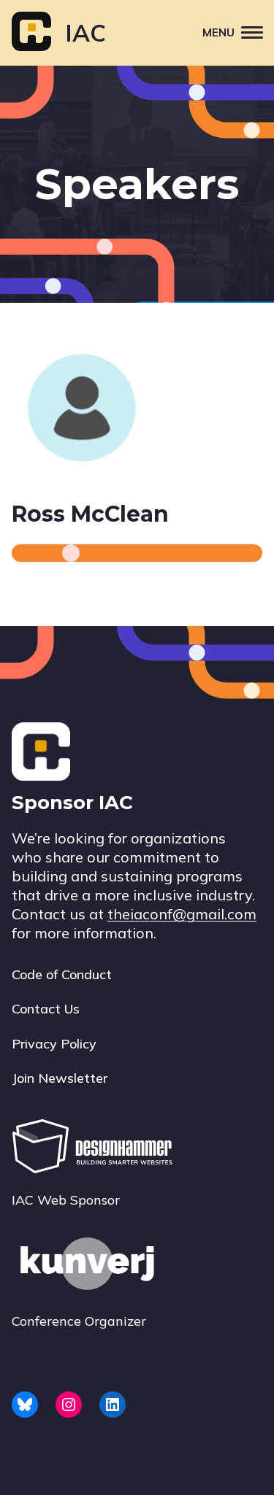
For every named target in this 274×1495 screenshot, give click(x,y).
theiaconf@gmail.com (181, 914)
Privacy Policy (54, 1043)
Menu (218, 32)
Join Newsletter (59, 1078)
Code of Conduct (62, 974)
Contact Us (46, 1008)
